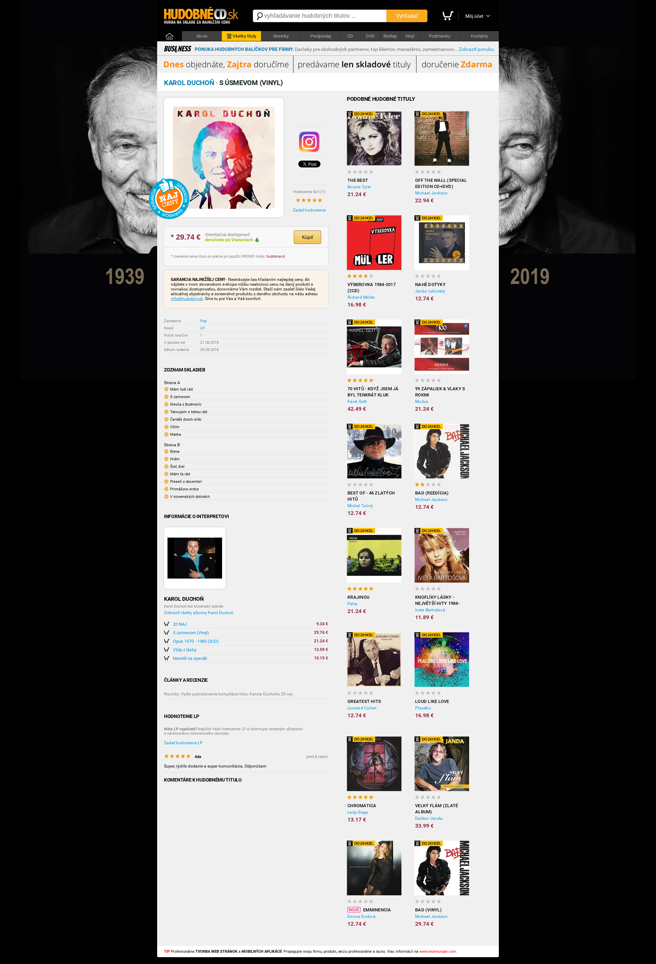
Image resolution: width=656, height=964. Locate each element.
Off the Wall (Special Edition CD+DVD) (441, 183)
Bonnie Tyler (359, 187)
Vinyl (409, 36)
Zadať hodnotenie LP (183, 743)
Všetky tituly (244, 36)
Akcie (201, 36)
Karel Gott (357, 401)
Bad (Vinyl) (428, 909)
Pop (203, 321)
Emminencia (377, 909)
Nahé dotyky (430, 284)
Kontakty (479, 36)
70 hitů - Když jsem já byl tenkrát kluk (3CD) (373, 392)
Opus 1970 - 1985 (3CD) (196, 641)
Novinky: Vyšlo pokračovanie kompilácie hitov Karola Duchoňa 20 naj (228, 694)
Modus (421, 401)
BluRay (390, 36)
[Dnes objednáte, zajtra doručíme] (328, 71)
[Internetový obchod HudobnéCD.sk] (201, 16)
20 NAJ (180, 624)
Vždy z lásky (184, 649)
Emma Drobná (361, 916)
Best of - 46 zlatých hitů (371, 496)
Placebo (423, 708)
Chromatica (362, 805)
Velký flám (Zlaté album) (436, 808)
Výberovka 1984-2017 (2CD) (371, 287)
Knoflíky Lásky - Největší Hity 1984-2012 (437, 601)
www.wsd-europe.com (437, 951)
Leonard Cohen (362, 708)
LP (202, 328)
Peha (352, 603)
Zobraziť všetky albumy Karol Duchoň (198, 612)
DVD (370, 36)
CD (350, 36)
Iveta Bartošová (430, 610)
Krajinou (358, 597)
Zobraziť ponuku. (477, 49)
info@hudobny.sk (187, 298)
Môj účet (474, 16)
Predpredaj (320, 36)
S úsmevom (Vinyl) (191, 632)
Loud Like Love (432, 701)
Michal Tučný (360, 505)
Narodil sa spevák (190, 658)
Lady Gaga (357, 812)
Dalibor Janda (428, 818)
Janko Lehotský (430, 291)
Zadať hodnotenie (309, 210)
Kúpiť (307, 237)
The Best (357, 180)
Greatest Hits (364, 701)
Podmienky (439, 36)
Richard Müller (361, 297)
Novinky (281, 36)
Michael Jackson (431, 193)
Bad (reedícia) (432, 492)
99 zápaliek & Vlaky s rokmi (440, 391)
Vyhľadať (407, 16)
